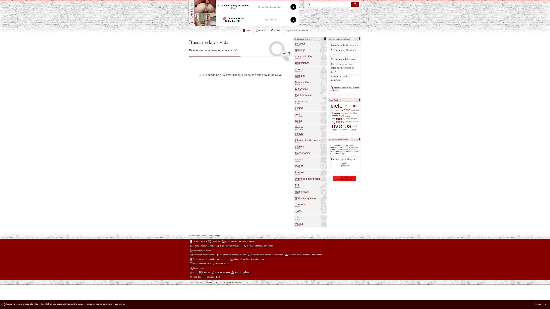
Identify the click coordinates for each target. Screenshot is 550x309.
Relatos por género (302, 39)
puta (346, 121)
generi (262, 30)
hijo (355, 113)
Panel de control (222, 264)
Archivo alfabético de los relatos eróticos (240, 242)
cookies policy (540, 304)
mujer (357, 116)
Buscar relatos (198, 268)
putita (350, 121)
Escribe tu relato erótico (202, 264)
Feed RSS (197, 277)
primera (339, 121)
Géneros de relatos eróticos (204, 255)
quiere (355, 122)
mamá (347, 116)
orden (348, 118)
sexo (335, 130)
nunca (340, 118)
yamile (353, 130)
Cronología (215, 242)
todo (349, 129)
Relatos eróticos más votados (230, 246)
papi (355, 118)
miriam (353, 116)
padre (352, 118)
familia (353, 110)
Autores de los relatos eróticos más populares (210, 259)
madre (341, 116)
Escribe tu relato (299, 30)
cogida (345, 106)
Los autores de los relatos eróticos (232, 255)
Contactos (206, 273)
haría (336, 113)
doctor (332, 110)
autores (278, 30)
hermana (344, 113)
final (357, 110)
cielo (336, 105)
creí (355, 105)
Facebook (210, 277)
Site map (237, 273)
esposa (339, 110)
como (350, 106)
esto (347, 110)
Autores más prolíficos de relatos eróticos (249, 259)
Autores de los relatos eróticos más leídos (267, 255)
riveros (341, 126)
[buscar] (355, 4)
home (248, 30)
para (332, 122)
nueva (333, 118)
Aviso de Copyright (222, 273)
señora (340, 130)
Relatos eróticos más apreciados (260, 246)
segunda (354, 126)
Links (248, 273)
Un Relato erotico (200, 242)
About (195, 273)
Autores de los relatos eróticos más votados (305, 255)
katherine (334, 116)
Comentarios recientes (202, 250)
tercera (345, 129)
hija (350, 113)
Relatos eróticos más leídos (204, 246)
